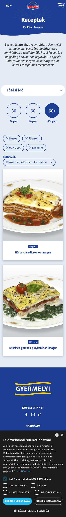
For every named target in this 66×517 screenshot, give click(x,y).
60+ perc (14, 147)
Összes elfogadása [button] (17, 501)
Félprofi (33, 138)
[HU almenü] (11, 6)
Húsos (12, 138)
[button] (33, 511)
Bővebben (26, 471)
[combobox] (57, 435)
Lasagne (37, 147)
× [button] (61, 435)
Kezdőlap (27, 27)
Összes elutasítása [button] (48, 501)
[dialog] (33, 473)
